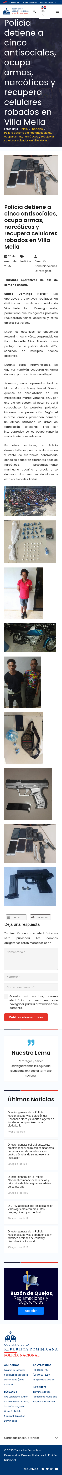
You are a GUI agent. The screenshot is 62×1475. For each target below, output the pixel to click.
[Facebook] (43, 1469)
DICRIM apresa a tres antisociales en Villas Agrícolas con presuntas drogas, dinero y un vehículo (30, 1209)
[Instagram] (51, 1469)
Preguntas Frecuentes (44, 1401)
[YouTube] (56, 1469)
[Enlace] (20, 11)
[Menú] (57, 11)
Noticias (25, 261)
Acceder (31, 1311)
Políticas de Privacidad (45, 1396)
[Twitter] (47, 1469)
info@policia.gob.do (43, 1379)
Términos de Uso (41, 1391)
